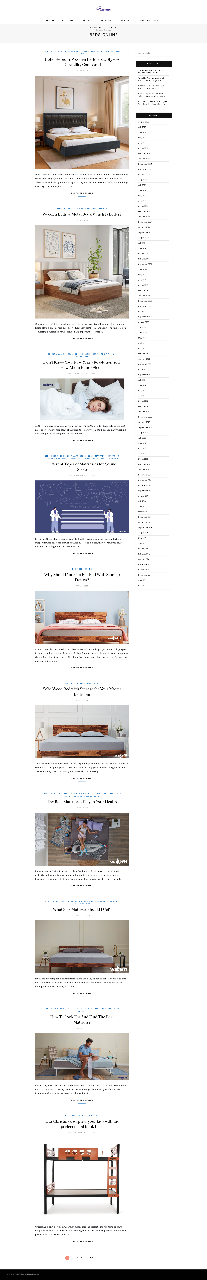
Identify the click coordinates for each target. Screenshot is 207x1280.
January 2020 (144, 469)
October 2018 (144, 522)
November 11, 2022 (82, 374)
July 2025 (142, 185)
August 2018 (143, 533)
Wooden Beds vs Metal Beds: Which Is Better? (82, 214)
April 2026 (142, 143)
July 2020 (142, 438)
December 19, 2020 (82, 1133)
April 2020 (142, 454)
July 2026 (142, 127)
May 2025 (142, 195)
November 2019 (144, 480)
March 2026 (143, 148)
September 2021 (145, 375)
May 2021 (142, 390)
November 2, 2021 (82, 475)
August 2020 (143, 433)
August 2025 (143, 180)
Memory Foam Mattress (84, 458)
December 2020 (145, 417)
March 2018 (143, 548)
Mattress (87, 20)
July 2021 (142, 380)
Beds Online (96, 51)
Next (92, 1258)
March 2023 (143, 285)
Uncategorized (109, 458)
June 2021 (142, 385)
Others (112, 27)
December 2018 (145, 517)
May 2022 (142, 338)
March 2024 (143, 253)
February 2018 (144, 554)
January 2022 (144, 359)
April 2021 (142, 396)
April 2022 (142, 343)
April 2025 (142, 201)
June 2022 (142, 332)
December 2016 (145, 575)
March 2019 (143, 512)
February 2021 (144, 406)
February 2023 (144, 290)
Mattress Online (98, 901)
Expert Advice (56, 354)
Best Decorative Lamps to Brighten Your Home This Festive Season (153, 102)
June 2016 (142, 580)
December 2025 (145, 164)
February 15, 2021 (82, 808)
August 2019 (143, 496)
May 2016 (142, 585)
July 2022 (142, 327)
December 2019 (145, 475)
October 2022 (144, 311)
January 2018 (143, 559)
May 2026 (142, 138)
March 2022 (143, 348)
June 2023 (142, 269)
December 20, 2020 (82, 1028)
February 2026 (144, 153)
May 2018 (142, 538)
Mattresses (82, 356)
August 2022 (143, 322)
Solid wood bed (82, 208)
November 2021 (144, 364)
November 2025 (145, 169)
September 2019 (145, 490)
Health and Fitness (149, 20)
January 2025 (144, 217)
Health (86, 354)
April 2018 (142, 543)
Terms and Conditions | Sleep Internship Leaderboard (150, 71)
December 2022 (145, 301)
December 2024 (145, 222)
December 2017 (144, 564)
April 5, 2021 (82, 586)
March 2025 (143, 206)
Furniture (106, 20)
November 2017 (144, 570)
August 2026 (143, 122)
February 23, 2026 (82, 220)
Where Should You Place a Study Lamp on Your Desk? (152, 87)
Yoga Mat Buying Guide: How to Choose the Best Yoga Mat (151, 79)
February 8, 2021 (82, 915)
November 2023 (145, 264)
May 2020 (142, 448)
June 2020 (142, 443)
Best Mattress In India (80, 456)
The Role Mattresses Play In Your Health (82, 802)
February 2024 (144, 259)
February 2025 (144, 211)
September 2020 (145, 427)
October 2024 (144, 227)
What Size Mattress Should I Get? (82, 909)
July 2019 (142, 501)
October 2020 (144, 422)
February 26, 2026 (82, 71)
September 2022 (145, 317)
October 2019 (144, 485)
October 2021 (144, 369)
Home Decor (124, 20)
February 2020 (144, 464)
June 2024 (142, 248)
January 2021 (143, 411)
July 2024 (142, 243)
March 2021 (143, 401)
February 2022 (144, 354)
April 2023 (142, 280)
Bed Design (57, 51)
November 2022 (145, 306)
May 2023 (142, 274)
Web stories (95, 27)
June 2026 (142, 132)
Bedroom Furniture (76, 51)
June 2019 (142, 506)
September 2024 (145, 232)
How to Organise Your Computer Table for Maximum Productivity (152, 94)
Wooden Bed (100, 208)
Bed (72, 20)
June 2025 (142, 190)
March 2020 (143, 459)
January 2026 (144, 159)
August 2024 (143, 238)
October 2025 (144, 174)
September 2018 (145, 527)
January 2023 (144, 296)
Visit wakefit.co (54, 20)
